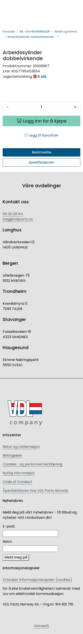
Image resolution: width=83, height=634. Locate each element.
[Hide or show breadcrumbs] (58, 37)
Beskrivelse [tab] (41, 152)
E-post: (9, 526)
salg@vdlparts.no (18, 219)
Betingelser (12, 455)
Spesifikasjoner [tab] (41, 162)
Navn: (7, 541)
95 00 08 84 (13, 213)
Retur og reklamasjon (21, 446)
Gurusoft (41, 625)
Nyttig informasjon (19, 473)
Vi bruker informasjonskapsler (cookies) (37, 579)
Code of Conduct (17, 481)
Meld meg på (15, 557)
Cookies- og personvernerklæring (32, 464)
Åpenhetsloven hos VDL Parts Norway (35, 490)
